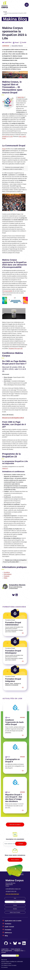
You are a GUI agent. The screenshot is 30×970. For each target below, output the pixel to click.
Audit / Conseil (9, 926)
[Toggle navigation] (27, 5)
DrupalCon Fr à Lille (7, 136)
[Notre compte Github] (6, 943)
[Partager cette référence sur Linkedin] (16, 595)
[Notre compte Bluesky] (15, 943)
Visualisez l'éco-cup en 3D (15, 348)
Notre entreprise (15, 949)
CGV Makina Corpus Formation (8, 965)
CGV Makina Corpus (6, 963)
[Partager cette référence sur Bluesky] (13, 595)
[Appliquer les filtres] (17, 956)
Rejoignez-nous (18, 950)
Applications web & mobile (13, 920)
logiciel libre (21, 97)
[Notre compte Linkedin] (24, 943)
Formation (8, 929)
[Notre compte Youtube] (19, 943)
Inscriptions (7, 572)
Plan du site (4, 959)
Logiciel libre (5, 949)
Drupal (4, 148)
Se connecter (4, 967)
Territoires (8, 923)
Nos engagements (6, 950)
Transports (6, 576)
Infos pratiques (7, 574)
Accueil (5, 11)
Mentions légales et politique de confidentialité (12, 961)
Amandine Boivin (17, 45)
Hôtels (5, 578)
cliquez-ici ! (5, 468)
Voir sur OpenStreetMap (12, 894)
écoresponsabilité (7, 291)
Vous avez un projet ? (15, 824)
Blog (6, 935)
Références (8, 932)
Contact (3, 952)
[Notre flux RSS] (10, 943)
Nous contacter (15, 859)
